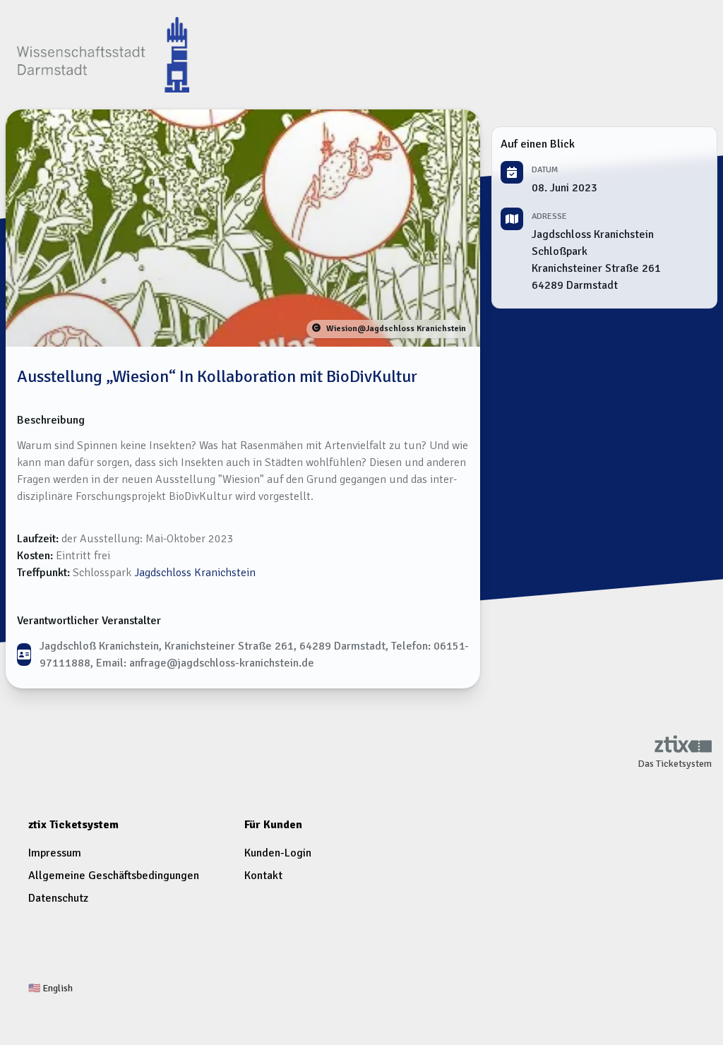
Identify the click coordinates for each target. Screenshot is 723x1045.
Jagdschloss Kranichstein (195, 573)
